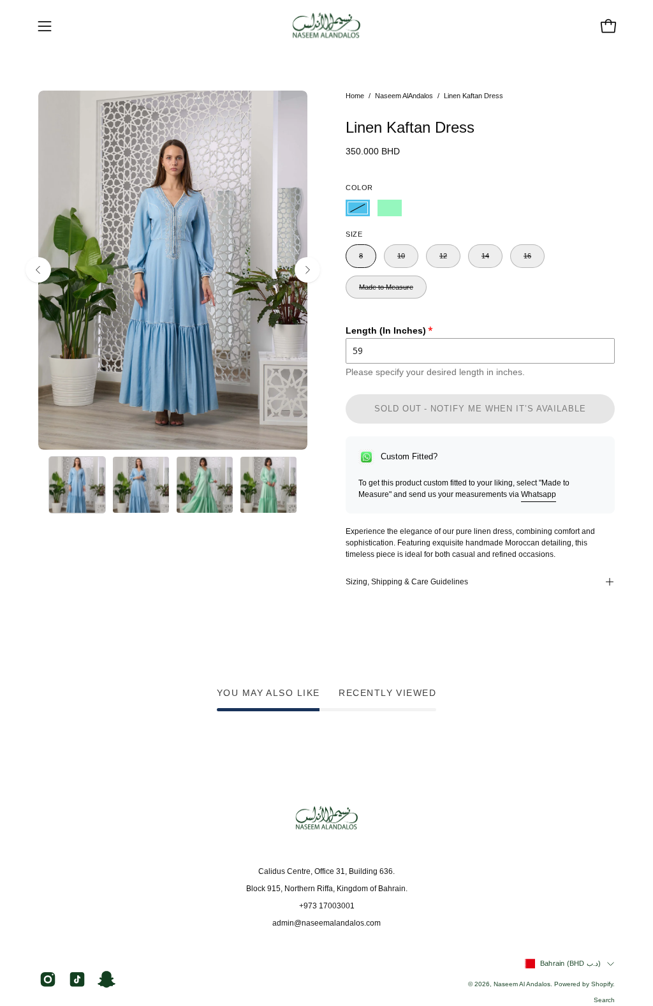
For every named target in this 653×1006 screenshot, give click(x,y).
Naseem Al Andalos (522, 984)
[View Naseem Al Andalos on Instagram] (47, 979)
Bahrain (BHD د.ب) (570, 963)
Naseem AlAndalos (404, 96)
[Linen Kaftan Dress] (77, 485)
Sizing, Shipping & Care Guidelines (407, 582)
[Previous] (38, 270)
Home (355, 96)
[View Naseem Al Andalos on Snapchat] (106, 979)
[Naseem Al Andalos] (326, 26)
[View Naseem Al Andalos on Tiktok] (77, 979)
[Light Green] (390, 208)
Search (604, 999)
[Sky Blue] (358, 208)
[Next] (307, 270)
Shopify (602, 984)
